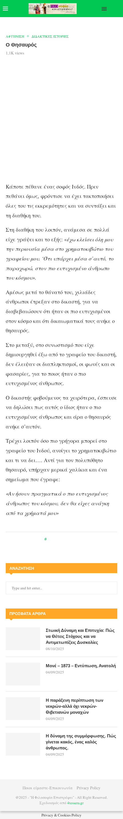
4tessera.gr (75, 802)
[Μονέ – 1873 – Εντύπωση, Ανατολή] (23, 674)
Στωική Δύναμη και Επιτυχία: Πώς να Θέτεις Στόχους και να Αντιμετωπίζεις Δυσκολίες (80, 636)
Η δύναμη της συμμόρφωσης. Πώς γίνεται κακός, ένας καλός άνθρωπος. (81, 741)
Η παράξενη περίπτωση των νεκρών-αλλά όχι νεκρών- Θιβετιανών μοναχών (74, 706)
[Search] (117, 8)
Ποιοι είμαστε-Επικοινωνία (48, 787)
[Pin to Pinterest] (64, 539)
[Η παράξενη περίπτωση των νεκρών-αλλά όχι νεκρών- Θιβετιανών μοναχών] (23, 708)
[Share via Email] (74, 539)
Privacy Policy (88, 787)
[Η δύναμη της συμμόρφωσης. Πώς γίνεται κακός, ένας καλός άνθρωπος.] (23, 744)
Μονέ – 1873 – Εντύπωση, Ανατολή (81, 665)
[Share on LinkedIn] (69, 539)
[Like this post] (49, 539)
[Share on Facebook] (56, 539)
